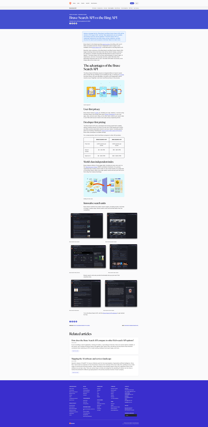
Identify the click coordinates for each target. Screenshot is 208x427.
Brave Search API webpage (110, 313)
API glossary (85, 414)
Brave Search (72, 407)
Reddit (98, 402)
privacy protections (110, 114)
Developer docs (100, 8)
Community (71, 390)
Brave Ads (85, 402)
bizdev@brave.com (129, 397)
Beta (98, 395)
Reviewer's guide (114, 388)
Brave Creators (114, 408)
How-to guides (111, 8)
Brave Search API (72, 8)
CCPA (70, 415)
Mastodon (99, 405)
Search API (87, 3)
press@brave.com (128, 400)
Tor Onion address (114, 398)
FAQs (70, 396)
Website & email (72, 410)
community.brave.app (129, 389)
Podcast (85, 395)
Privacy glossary (86, 413)
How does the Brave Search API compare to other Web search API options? (103, 340)
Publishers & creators (73, 411)
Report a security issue (134, 422)
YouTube (99, 410)
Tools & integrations (124, 8)
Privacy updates (86, 390)
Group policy (85, 403)
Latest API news (117, 8)
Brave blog (85, 388)
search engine (106, 44)
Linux (98, 393)
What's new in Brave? (73, 391)
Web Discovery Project (91, 167)
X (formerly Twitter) (101, 403)
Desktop (98, 388)
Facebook (99, 408)
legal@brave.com (128, 402)
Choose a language (129, 413)
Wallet (112, 405)
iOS (97, 391)
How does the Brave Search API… (132, 325)
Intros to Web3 (86, 411)
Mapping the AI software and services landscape (91, 359)
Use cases (105, 8)
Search (78, 3)
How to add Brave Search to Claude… (82, 325)
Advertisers (71, 413)
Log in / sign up (136, 8)
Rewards (112, 403)
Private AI (82, 3)
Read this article (75, 350)
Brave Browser (72, 405)
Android (98, 390)
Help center (71, 388)
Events (112, 393)
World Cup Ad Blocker (87, 416)
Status (70, 395)
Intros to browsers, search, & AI (89, 409)
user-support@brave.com (130, 391)
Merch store (71, 400)
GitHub (112, 395)
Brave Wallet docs (114, 410)
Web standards (86, 391)
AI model (121, 74)
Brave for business (94, 3)
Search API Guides (73, 14)
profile (96, 112)
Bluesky (98, 407)
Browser (74, 3)
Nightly (98, 396)
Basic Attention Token (115, 407)
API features (94, 8)
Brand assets (113, 390)
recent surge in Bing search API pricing (112, 130)
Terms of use (126, 422)
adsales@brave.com (130, 394)
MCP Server (131, 8)
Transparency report (73, 398)
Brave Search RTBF (73, 408)
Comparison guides (82, 14)
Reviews (112, 396)
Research (85, 393)
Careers (112, 391)
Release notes (72, 393)
